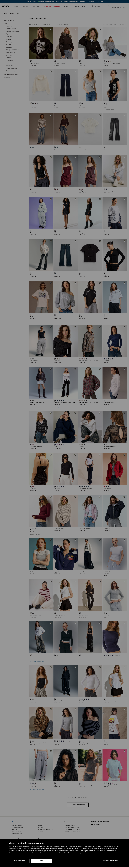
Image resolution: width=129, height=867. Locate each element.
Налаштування (19, 861)
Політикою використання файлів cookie (53, 853)
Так (41, 861)
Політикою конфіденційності (78, 853)
